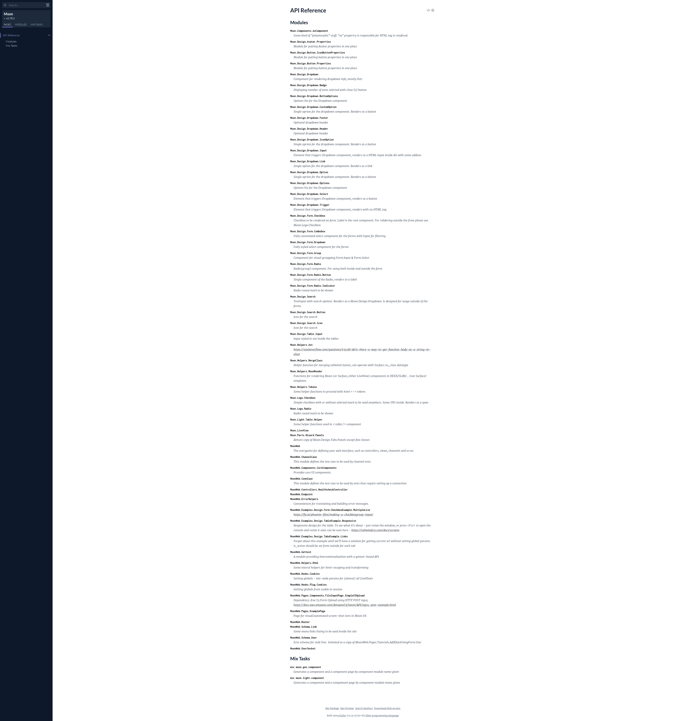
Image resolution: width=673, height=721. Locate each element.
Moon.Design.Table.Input (306, 333)
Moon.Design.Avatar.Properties (310, 41)
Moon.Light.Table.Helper (306, 419)
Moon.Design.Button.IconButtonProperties (317, 52)
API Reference (11, 35)
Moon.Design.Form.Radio (305, 263)
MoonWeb (295, 446)
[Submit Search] (5, 5)
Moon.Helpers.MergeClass (306, 360)
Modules (11, 41)
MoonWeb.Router (300, 621)
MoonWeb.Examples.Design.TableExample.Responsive (323, 520)
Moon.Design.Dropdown (304, 74)
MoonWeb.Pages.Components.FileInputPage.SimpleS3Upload (327, 595)
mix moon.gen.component (305, 667)
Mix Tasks (11, 45)
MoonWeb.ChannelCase (303, 456)
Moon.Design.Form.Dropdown (307, 242)
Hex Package (332, 708)
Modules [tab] (21, 24)
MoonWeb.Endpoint (301, 494)
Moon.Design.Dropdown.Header (309, 128)
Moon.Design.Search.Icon (306, 323)
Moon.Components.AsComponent (309, 30)
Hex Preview (347, 708)
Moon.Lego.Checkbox (302, 397)
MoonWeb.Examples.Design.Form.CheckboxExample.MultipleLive (330, 509)
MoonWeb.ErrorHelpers (304, 499)
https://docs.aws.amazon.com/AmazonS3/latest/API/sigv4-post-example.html (345, 605)
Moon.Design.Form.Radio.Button (310, 274)
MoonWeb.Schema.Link (303, 626)
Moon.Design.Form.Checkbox (307, 215)
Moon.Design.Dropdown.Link (307, 161)
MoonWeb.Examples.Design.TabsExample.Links (319, 536)
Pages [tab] (7, 24)
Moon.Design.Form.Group (305, 253)
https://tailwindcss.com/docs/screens (375, 530)
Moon (8, 14)
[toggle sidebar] (47, 5)
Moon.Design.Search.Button (307, 312)
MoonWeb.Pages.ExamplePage (307, 611)
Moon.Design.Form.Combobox (307, 231)
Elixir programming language (382, 715)
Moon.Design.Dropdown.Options (309, 183)
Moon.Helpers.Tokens (303, 386)
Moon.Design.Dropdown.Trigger (309, 204)
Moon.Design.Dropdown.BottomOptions (314, 96)
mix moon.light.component (307, 677)
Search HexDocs (364, 708)
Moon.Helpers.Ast (301, 344)
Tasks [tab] (37, 24)
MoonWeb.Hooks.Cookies (305, 573)
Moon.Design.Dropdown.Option (309, 172)
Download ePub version (387, 708)
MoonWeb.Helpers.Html (304, 562)
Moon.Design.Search (302, 296)
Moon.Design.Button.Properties (310, 63)
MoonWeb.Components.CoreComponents (313, 467)
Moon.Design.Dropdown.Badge (308, 85)
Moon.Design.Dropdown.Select (309, 193)
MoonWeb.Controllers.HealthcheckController (319, 489)
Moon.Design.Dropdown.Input (308, 150)
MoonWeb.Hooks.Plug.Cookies (308, 584)
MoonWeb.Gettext (300, 551)
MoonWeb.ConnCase (301, 478)
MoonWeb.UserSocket (302, 648)
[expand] (49, 35)
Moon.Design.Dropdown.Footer (309, 117)
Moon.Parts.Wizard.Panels (307, 435)
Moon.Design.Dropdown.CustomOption (313, 106)
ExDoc (342, 715)
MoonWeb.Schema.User (303, 637)
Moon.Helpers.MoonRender (306, 371)
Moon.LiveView (299, 430)
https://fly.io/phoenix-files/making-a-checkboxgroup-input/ (333, 514)
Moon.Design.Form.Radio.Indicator (312, 285)
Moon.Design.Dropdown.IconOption (312, 139)
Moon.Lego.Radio (300, 408)
